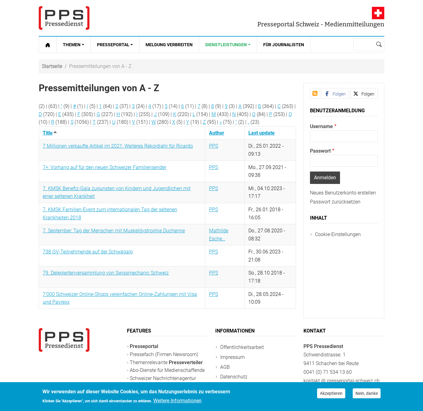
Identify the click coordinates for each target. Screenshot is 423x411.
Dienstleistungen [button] (226, 44)
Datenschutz (233, 377)
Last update (261, 133)
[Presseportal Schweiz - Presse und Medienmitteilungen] (64, 18)
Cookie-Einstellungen (338, 234)
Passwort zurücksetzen (335, 202)
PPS (213, 146)
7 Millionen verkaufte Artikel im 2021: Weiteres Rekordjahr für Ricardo (118, 146)
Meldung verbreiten (169, 44)
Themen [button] (72, 44)
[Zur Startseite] (47, 45)
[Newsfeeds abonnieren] (315, 93)
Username (321, 126)
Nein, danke (366, 393)
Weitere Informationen (177, 401)
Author (216, 133)
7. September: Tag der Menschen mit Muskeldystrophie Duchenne (114, 231)
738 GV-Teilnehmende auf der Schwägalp (88, 252)
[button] (335, 93)
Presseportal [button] (113, 44)
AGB (225, 367)
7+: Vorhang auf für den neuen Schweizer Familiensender (104, 167)
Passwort (320, 151)
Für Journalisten (283, 44)
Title (50, 133)
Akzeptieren (331, 393)
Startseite (52, 66)
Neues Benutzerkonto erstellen (343, 193)
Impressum (232, 357)
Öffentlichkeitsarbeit (242, 347)
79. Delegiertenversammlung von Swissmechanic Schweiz (106, 273)
